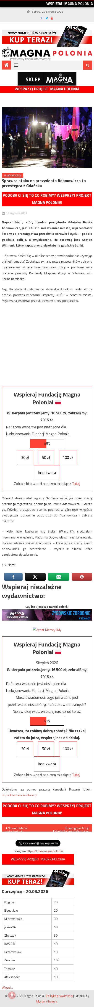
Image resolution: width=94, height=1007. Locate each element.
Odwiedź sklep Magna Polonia (47, 79)
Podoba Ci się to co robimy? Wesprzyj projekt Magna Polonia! (47, 198)
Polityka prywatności (59, 995)
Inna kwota (47, 473)
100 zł (68, 458)
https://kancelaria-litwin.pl (19, 795)
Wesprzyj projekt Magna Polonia (47, 89)
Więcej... (7, 987)
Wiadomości (12, 175)
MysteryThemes (46, 1001)
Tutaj (76, 484)
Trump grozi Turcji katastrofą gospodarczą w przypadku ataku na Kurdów (71, 829)
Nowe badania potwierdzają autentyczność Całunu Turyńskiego (20, 829)
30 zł (25, 458)
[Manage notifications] (12, 995)
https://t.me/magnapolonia (44, 851)
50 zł (46, 458)
